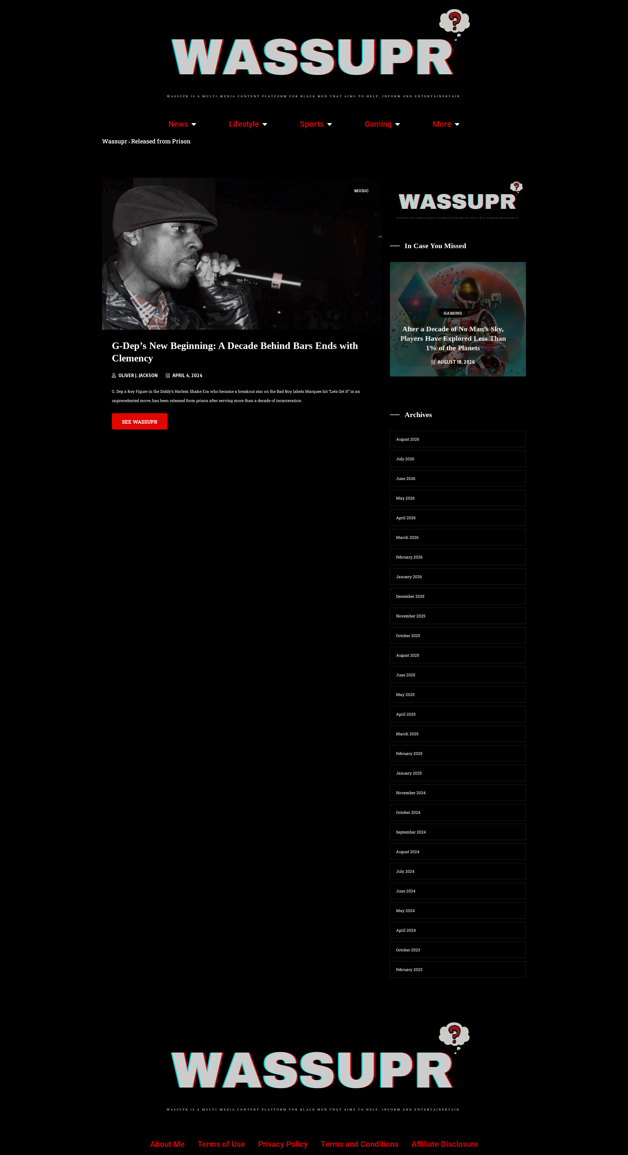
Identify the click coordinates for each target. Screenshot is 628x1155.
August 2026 (407, 439)
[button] (430, 388)
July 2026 (405, 458)
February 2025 (409, 753)
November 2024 (411, 792)
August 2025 (407, 655)
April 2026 (406, 517)
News (178, 124)
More (442, 124)
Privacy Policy (283, 1144)
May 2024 (405, 910)
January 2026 (409, 576)
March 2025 (407, 733)
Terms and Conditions (359, 1144)
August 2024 (407, 851)
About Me (167, 1144)
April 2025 (405, 714)
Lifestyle (244, 124)
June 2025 (405, 674)
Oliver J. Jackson (138, 375)
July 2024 (405, 871)
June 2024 (405, 890)
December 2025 (410, 596)
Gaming (378, 124)
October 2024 (408, 812)
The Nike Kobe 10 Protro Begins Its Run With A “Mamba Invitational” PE (453, 338)
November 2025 (410, 615)
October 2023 (408, 949)
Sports (312, 124)
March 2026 (407, 537)
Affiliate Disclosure (444, 1144)
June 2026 (405, 478)
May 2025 (405, 694)
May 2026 (405, 498)
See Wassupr (139, 421)
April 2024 (406, 930)
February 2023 (409, 969)
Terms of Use (221, 1144)
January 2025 (409, 773)
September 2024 (411, 831)
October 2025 (408, 635)
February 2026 (409, 556)
